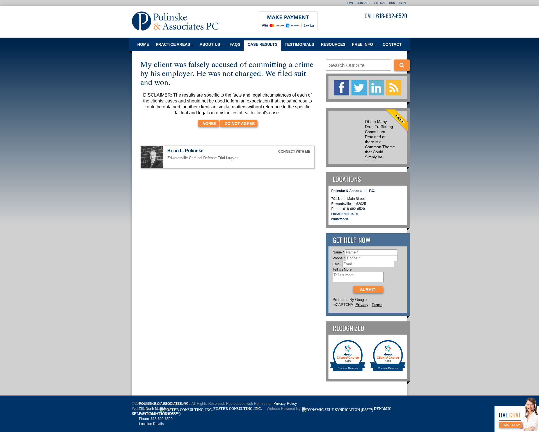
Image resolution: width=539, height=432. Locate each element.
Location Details (344, 214)
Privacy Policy (285, 404)
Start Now (510, 425)
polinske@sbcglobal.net (208, 151)
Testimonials (299, 44)
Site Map (379, 2)
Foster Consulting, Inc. (237, 409)
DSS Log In (397, 2)
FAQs (235, 44)
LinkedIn (293, 160)
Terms (377, 305)
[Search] (402, 65)
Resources (333, 44)
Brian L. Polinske (185, 150)
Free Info (364, 44)
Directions (340, 219)
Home (350, 2)
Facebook (281, 160)
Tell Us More (342, 269)
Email (337, 264)
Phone (339, 258)
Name (338, 252)
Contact (363, 2)
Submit (367, 289)
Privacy (361, 305)
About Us (211, 44)
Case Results (262, 44)
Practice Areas (174, 44)
